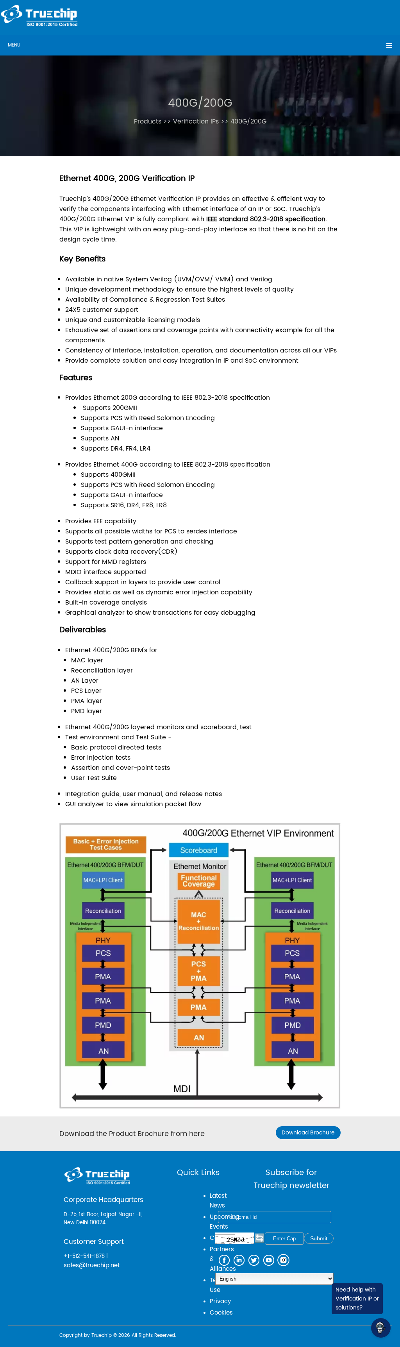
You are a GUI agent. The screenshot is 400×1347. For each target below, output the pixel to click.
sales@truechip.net (92, 1265)
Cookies (221, 1313)
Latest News (218, 1201)
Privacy (220, 1301)
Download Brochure (308, 1132)
